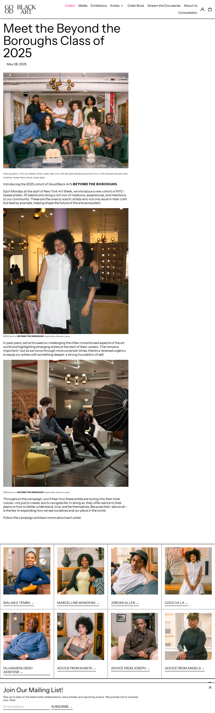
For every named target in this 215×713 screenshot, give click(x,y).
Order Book (136, 6)
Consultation (187, 13)
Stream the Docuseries (163, 6)
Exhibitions (99, 6)
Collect (70, 6)
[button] (210, 9)
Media (82, 6)
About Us (190, 6)
